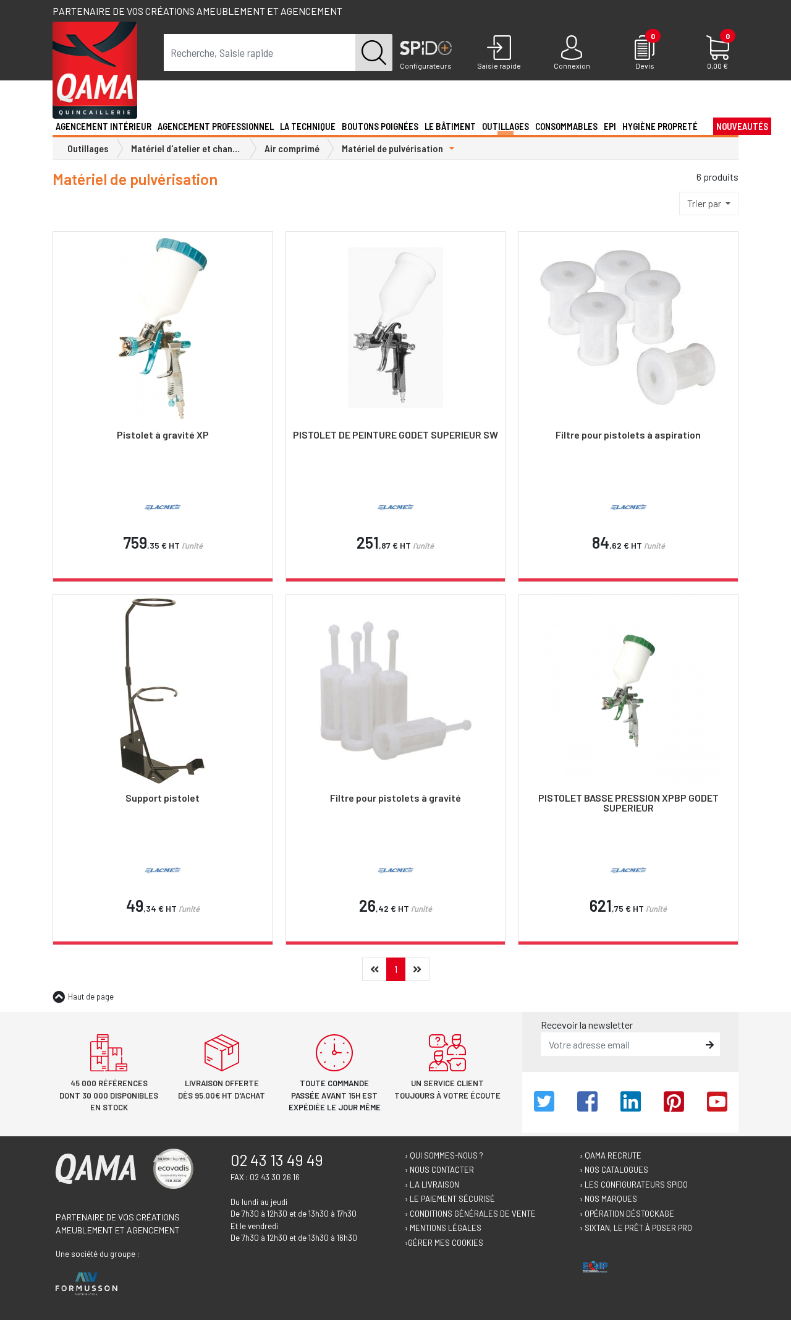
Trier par (705, 203)
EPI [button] (610, 126)
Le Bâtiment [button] (450, 126)
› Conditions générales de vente (470, 1214)
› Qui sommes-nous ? (444, 1155)
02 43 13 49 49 (277, 1160)
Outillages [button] (505, 126)
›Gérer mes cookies (444, 1243)
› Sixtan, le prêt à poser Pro (636, 1228)
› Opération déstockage (627, 1214)
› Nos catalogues (614, 1170)
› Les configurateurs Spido (634, 1184)
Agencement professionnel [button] (216, 126)
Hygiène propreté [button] (660, 126)
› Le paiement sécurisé (450, 1199)
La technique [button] (308, 126)
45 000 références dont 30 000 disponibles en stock (108, 1095)
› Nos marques (608, 1199)
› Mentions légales (443, 1228)
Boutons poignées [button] (380, 126)
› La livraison (432, 1184)
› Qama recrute (610, 1155)
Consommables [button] (566, 126)
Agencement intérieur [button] (103, 126)
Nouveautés (742, 126)
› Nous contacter (439, 1170)
